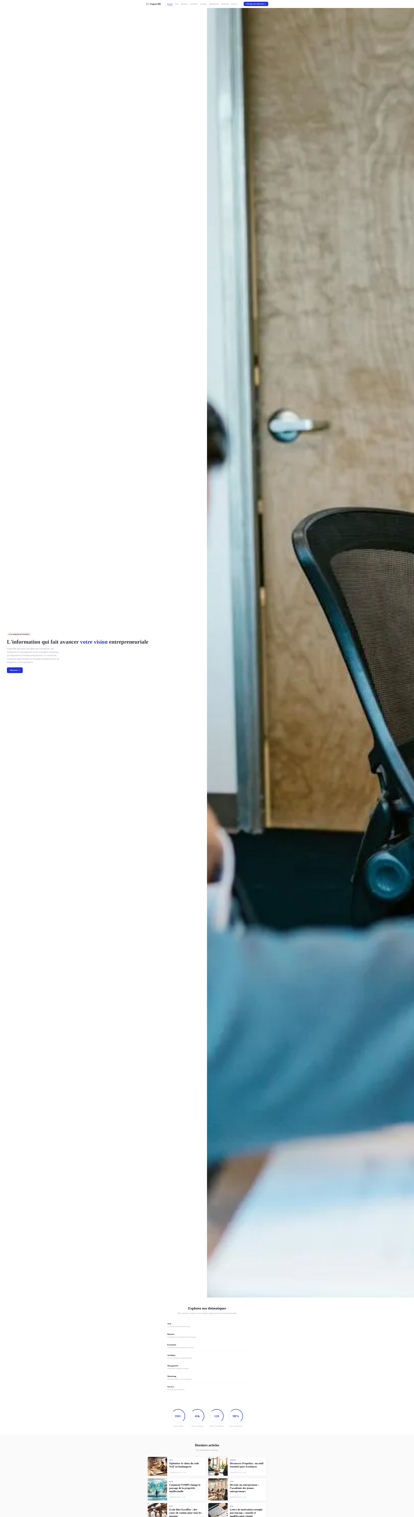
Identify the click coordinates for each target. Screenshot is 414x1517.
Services (234, 4)
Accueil (170, 4)
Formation (193, 4)
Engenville (153, 3)
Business (184, 4)
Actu (177, 4)
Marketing (225, 4)
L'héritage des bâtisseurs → (256, 4)
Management (214, 4)
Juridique (203, 4)
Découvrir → (15, 670)
